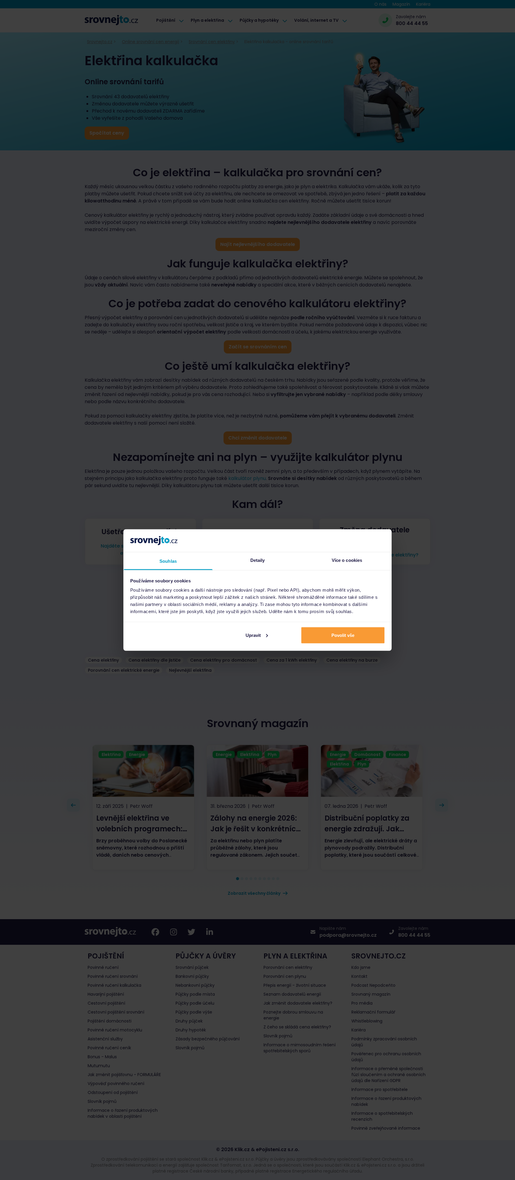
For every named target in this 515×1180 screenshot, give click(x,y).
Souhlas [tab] (168, 561)
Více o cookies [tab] (347, 560)
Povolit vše (342, 634)
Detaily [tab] (257, 560)
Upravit (253, 634)
